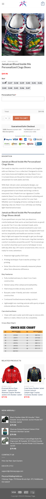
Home (4, 61)
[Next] (44, 383)
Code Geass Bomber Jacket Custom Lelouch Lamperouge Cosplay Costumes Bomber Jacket (34, 391)
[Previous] (1, 383)
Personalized (13, 61)
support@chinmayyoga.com (12, 471)
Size (3, 79)
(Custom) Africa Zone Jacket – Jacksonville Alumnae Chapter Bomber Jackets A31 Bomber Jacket (12, 391)
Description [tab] (7, 156)
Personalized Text (9, 95)
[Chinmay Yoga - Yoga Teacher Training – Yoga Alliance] (23, 4)
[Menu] (3, 4)
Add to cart (21, 118)
